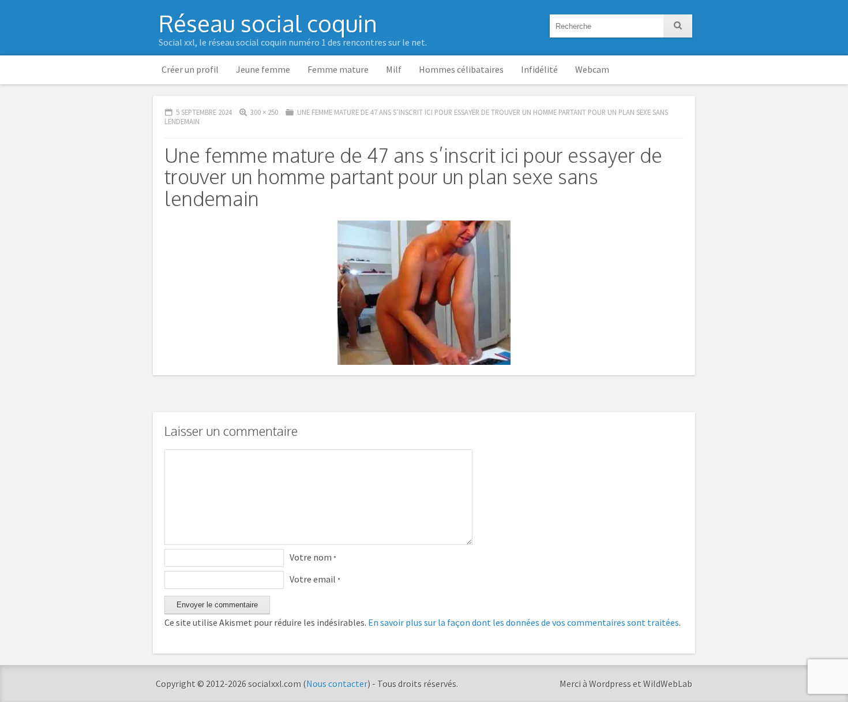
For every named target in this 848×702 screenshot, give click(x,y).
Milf (394, 69)
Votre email (315, 579)
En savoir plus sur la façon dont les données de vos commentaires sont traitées (523, 622)
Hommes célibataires (461, 69)
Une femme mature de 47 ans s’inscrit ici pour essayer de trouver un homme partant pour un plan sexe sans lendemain (416, 116)
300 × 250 (264, 112)
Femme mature (338, 69)
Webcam (592, 69)
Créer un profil (190, 69)
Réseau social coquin (268, 23)
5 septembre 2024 (204, 112)
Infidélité (539, 69)
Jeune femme (263, 69)
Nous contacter (336, 683)
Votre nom (313, 557)
